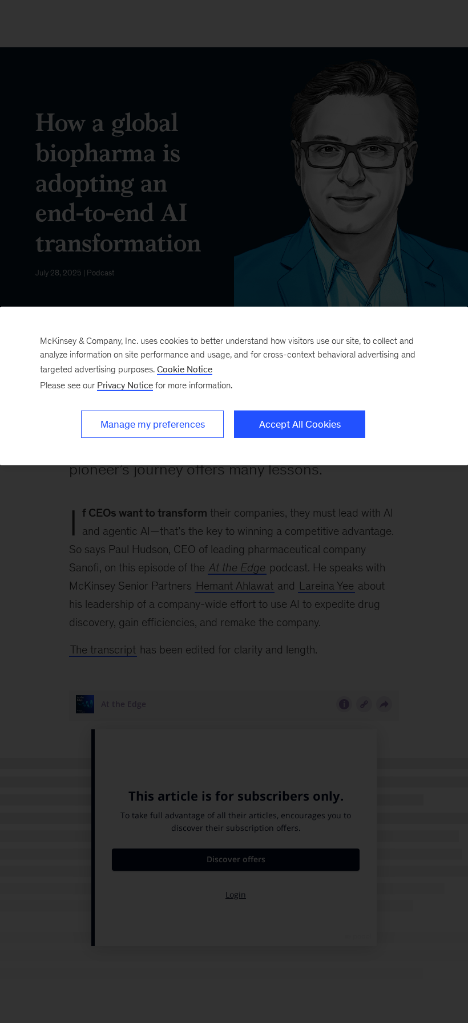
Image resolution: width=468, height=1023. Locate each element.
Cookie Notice (184, 369)
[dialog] (234, 386)
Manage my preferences (152, 424)
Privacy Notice (125, 385)
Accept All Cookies (300, 424)
